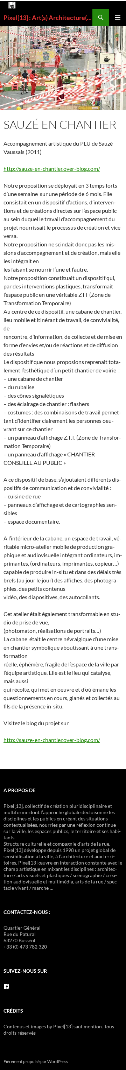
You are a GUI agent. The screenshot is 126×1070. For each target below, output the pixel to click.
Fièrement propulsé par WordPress (36, 1061)
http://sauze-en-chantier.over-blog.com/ (52, 168)
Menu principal (117, 17)
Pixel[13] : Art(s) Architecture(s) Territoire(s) (48, 17)
